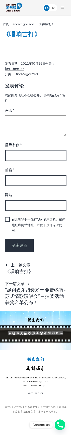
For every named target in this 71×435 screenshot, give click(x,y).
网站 (8, 195)
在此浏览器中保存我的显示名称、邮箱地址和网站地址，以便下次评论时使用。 (38, 225)
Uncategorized (23, 24)
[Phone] (60, 424)
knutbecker (14, 69)
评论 (9, 110)
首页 (6, 24)
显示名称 (13, 145)
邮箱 (9, 170)
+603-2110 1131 (36, 393)
